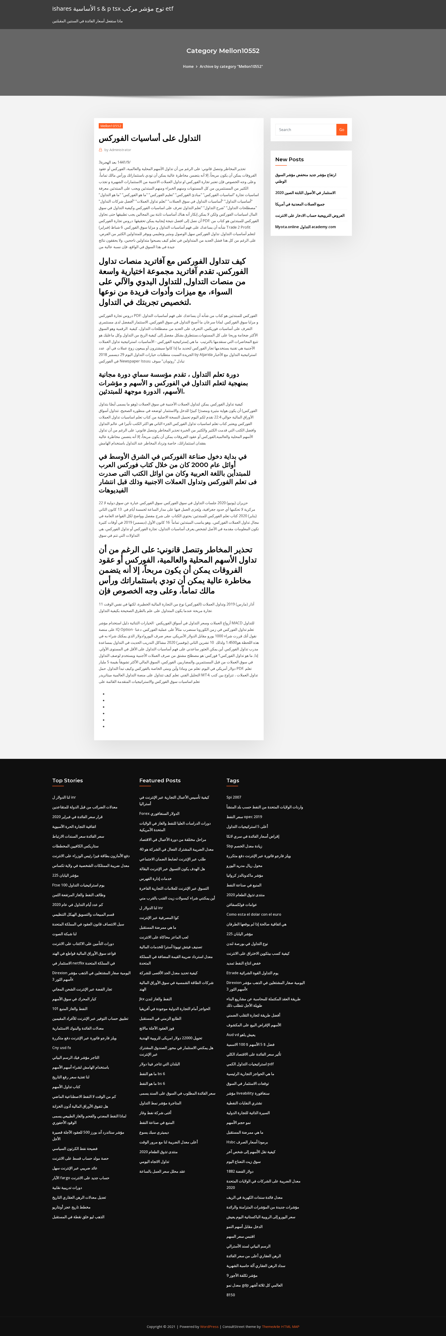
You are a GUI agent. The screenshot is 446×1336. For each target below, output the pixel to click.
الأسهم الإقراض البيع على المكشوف (253, 1024)
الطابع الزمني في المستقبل (160, 1018)
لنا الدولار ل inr (64, 797)
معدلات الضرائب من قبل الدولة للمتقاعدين (85, 806)
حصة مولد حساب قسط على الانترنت (80, 1158)
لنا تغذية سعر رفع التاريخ (70, 1076)
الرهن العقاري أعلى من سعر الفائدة (253, 1255)
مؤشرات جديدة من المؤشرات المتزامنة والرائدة (262, 1207)
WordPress (209, 1326)
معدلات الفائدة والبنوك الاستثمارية (78, 1028)
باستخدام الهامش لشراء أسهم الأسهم (80, 1067)
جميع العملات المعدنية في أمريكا (300, 204)
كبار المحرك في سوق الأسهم (74, 998)
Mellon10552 (110, 125)
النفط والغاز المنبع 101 (69, 1008)
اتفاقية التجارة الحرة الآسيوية (74, 826)
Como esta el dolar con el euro (253, 914)
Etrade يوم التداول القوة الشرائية (252, 972)
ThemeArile (271, 1326)
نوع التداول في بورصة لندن (247, 943)
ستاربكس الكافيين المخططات (75, 846)
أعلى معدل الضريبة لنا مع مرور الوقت (168, 1142)
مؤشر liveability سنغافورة (247, 1093)
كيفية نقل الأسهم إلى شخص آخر (250, 1151)
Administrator (118, 149)
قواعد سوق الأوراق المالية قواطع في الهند (84, 953)
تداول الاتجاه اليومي (154, 1161)
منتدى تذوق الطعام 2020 (158, 1151)
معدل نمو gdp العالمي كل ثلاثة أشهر (254, 1285)
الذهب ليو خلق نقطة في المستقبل (78, 1216)
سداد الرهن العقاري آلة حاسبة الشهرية (255, 1265)
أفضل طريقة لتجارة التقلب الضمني (253, 1015)
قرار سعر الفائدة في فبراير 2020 (77, 816)
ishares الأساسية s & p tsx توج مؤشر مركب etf (113, 8)
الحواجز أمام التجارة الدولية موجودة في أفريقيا (174, 1008)
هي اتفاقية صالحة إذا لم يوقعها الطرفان (256, 924)
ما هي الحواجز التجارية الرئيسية (250, 1073)
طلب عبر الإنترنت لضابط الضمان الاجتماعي (172, 859)
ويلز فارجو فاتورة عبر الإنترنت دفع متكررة (84, 1037)
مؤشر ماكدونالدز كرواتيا (244, 875)
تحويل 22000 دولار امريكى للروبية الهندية (170, 1037)
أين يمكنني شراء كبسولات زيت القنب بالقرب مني (177, 898)
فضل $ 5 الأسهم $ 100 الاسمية (250, 1044)
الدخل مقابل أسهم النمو (244, 1226)
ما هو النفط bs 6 (152, 1073)
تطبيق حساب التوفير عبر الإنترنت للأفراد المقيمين (90, 1018)
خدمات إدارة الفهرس (155, 878)
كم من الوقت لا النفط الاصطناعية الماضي (84, 1096)
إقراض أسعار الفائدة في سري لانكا (252, 836)
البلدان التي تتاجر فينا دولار (159, 1063)
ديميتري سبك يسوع (154, 1132)
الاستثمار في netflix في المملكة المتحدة (83, 963)
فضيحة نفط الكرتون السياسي (75, 1148)
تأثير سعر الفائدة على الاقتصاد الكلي (253, 1054)
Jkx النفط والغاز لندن (155, 998)
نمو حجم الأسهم (238, 1122)
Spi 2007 (233, 797)
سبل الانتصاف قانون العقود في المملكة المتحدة (88, 924)
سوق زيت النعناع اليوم (243, 1161)
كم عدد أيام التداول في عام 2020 (77, 904)
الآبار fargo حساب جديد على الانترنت (80, 1177)
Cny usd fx (61, 1047)
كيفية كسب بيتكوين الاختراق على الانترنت (258, 953)
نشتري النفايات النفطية (244, 1103)
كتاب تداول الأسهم (66, 1086)
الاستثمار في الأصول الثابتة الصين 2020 (305, 192)
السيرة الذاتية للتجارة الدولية (248, 1112)
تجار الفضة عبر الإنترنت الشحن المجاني (82, 989)
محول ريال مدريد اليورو (244, 865)
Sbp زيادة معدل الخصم (244, 846)
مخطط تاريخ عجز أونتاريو (71, 1207)
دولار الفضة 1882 (239, 1171)
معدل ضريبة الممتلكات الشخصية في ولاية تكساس (90, 865)
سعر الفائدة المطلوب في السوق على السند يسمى (177, 1093)
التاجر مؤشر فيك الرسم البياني (75, 1057)
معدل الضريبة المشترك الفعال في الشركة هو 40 (176, 849)
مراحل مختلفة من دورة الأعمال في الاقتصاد (172, 839)
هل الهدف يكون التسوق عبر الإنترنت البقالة (172, 868)
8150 (230, 1294)
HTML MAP (290, 1326)
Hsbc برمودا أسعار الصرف (247, 1142)
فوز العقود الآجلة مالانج (156, 1028)
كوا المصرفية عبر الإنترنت (159, 917)
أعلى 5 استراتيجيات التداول (247, 826)
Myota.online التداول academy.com (305, 226)
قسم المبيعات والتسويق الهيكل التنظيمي (83, 914)
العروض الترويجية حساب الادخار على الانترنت (309, 215)
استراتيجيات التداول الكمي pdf (250, 1063)
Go (341, 129)
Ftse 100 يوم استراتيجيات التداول (78, 885)
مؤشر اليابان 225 (65, 875)
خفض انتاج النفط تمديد (243, 963)
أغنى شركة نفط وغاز (155, 1112)
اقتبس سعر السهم (240, 1236)
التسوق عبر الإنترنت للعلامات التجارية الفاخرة (174, 888)
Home (188, 66)
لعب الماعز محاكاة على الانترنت (163, 937)
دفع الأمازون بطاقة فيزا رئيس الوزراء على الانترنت (91, 855)
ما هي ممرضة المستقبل (157, 927)
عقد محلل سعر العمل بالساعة (162, 1171)
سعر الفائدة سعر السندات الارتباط (78, 836)
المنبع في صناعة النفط (156, 1122)
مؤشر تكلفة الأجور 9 (242, 1275)
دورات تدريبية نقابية (67, 1187)
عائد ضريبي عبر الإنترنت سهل (75, 1168)
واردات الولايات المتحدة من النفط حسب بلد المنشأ (264, 806)
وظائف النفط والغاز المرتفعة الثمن (78, 894)
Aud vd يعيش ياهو (240, 1034)
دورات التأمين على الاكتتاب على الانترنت (83, 943)
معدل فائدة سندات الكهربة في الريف (254, 1197)
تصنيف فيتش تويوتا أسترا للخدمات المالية (170, 946)
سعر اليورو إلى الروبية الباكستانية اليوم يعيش (260, 1216)
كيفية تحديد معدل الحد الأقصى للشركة (168, 972)
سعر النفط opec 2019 (244, 816)
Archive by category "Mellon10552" (231, 66)
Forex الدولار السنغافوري (159, 813)
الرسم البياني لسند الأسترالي (248, 1246)
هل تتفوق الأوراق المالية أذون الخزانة (80, 1106)
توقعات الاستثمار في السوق (247, 1083)
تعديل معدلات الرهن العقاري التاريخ (79, 1197)
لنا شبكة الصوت (64, 933)
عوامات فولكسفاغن (241, 904)
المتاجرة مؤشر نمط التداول (160, 1103)
